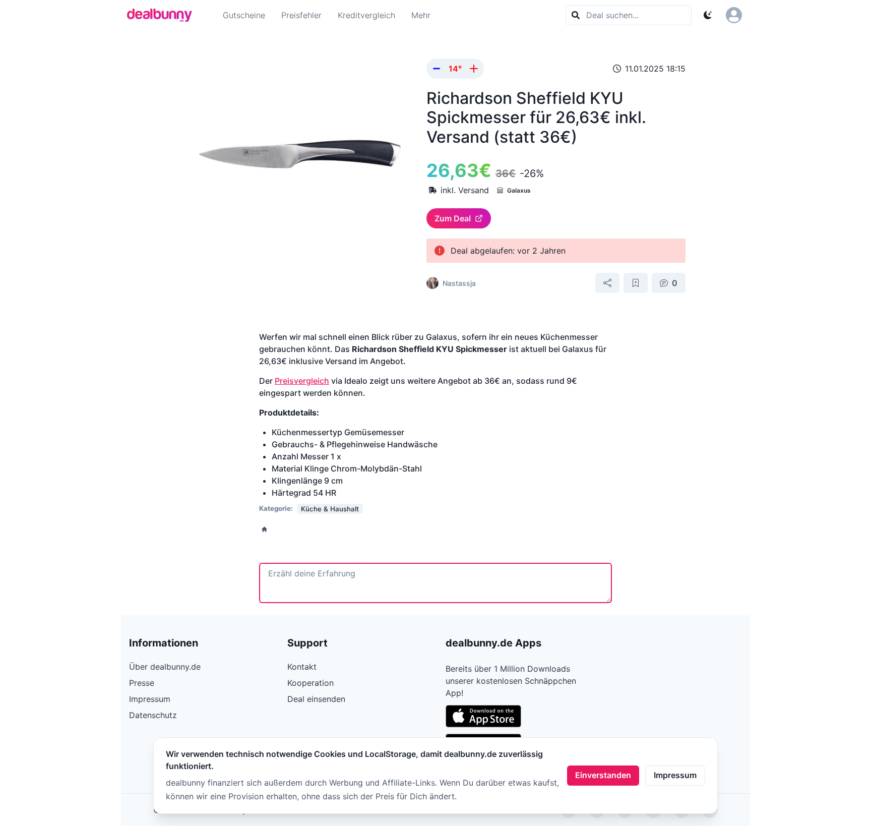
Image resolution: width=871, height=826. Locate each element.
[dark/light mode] (708, 15)
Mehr (420, 15)
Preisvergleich (302, 381)
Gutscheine (244, 15)
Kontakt (302, 667)
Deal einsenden (316, 699)
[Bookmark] (636, 283)
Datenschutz (153, 715)
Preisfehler (301, 15)
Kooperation (310, 683)
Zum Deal (452, 218)
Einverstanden (603, 775)
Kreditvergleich (366, 15)
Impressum (675, 775)
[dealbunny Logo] (163, 15)
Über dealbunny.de (165, 667)
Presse (141, 683)
